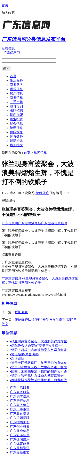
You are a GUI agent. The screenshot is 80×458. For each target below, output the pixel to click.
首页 (5, 5)
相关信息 (9, 303)
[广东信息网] (27, 29)
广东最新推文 (20, 452)
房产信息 (16, 93)
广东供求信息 (20, 396)
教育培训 (16, 106)
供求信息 (16, 89)
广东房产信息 (20, 400)
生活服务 (16, 80)
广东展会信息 (20, 431)
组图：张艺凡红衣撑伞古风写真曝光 (37, 375)
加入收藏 (8, 13)
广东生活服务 (20, 387)
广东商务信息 (20, 405)
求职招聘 (16, 110)
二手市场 (16, 102)
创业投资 (16, 119)
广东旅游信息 (11, 278)
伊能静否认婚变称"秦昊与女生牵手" (36, 345)
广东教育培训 (20, 413)
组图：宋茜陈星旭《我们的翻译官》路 (38, 371)
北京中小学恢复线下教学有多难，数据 (38, 367)
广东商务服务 (20, 392)
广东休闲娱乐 (20, 439)
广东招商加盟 (20, 422)
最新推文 (16, 145)
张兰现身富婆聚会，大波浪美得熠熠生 (38, 341)
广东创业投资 (20, 426)
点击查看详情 (11, 254)
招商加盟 (16, 115)
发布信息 (8, 48)
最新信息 (9, 332)
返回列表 (21, 312)
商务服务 (16, 84)
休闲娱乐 (16, 132)
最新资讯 (16, 141)
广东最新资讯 (20, 448)
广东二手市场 (20, 409)
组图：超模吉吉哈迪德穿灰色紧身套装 (38, 350)
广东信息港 (26, 223)
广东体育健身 (20, 443)
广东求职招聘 (20, 418)
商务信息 (16, 97)
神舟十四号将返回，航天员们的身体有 (38, 363)
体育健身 (16, 136)
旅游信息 (16, 128)
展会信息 (16, 123)
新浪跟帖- (17, 358)
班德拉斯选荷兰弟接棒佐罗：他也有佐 (38, 380)
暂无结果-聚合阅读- (24, 354)
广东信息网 (10, 223)
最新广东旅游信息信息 (50, 223)
